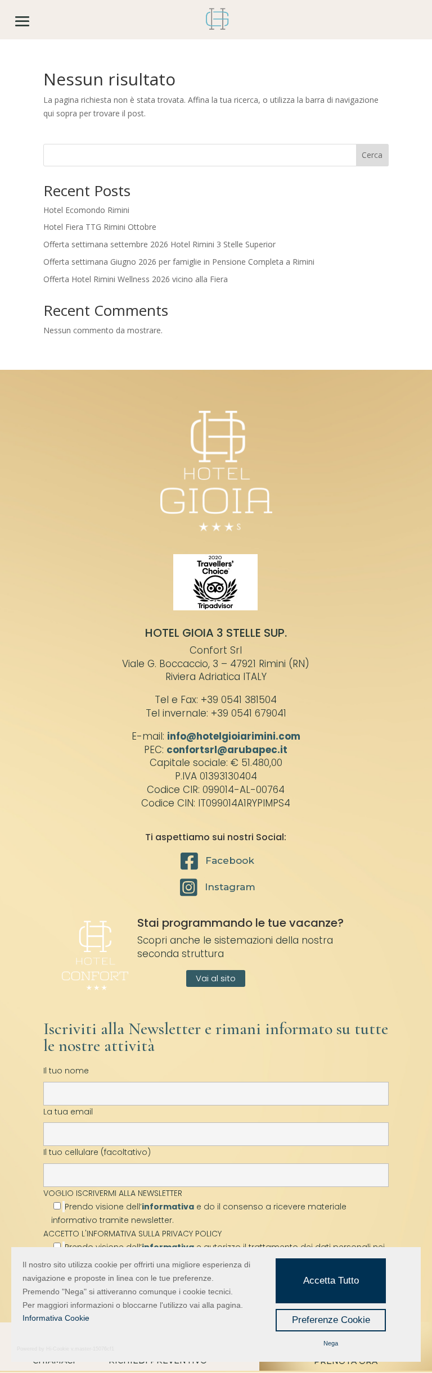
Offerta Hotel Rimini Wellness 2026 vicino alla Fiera (135, 279)
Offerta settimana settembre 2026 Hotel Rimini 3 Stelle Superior (159, 244)
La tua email (68, 1111)
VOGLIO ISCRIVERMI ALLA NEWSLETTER (194, 1207)
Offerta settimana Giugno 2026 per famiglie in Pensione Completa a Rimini (178, 261)
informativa (168, 1206)
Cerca (372, 154)
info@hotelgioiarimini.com (233, 736)
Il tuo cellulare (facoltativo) (97, 1152)
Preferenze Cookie (331, 1320)
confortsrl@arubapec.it (226, 749)
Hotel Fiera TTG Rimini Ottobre (99, 226)
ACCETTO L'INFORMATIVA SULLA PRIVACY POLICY (132, 1233)
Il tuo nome (66, 1070)
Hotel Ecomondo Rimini (86, 210)
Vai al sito (216, 978)
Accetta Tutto (331, 1280)
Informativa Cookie (55, 1317)
